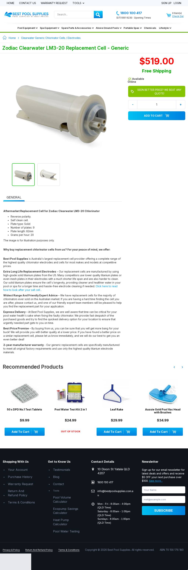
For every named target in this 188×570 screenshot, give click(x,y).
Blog (56, 477)
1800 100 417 (131, 13)
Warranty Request (54, 3)
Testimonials (61, 470)
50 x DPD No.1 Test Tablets (24, 409)
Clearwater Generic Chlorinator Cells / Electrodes (51, 37)
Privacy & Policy (11, 550)
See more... (156, 480)
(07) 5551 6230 (124, 17)
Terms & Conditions (21, 502)
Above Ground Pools (107, 27)
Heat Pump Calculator (61, 522)
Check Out (178, 16)
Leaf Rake (116, 409)
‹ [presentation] (174, 367)
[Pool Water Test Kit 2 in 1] (70, 392)
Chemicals (150, 27)
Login (177, 3)
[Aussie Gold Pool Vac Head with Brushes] (163, 392)
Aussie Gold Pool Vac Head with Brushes (162, 411)
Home (10, 3)
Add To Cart (153, 115)
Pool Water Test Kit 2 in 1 (71, 409)
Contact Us (27, 3)
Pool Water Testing (66, 531)
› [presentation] (182, 367)
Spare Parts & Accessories (76, 27)
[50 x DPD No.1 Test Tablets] (25, 392)
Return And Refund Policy (17, 493)
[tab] (14, 197)
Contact (58, 484)
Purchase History (20, 477)
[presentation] (14, 197)
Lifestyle (164, 27)
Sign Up (166, 3)
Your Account (18, 470)
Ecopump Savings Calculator (65, 511)
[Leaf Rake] (117, 392)
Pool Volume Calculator (62, 499)
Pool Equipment (26, 27)
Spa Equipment (48, 27)
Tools (77, 3)
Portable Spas (131, 27)
